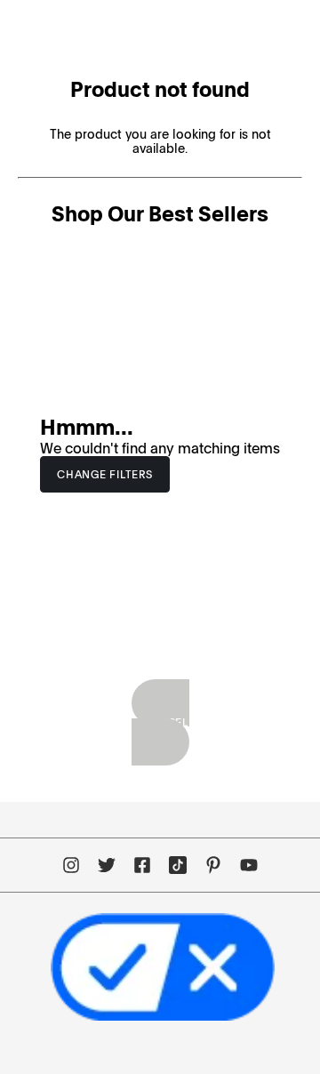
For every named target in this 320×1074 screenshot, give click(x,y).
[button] (105, 474)
